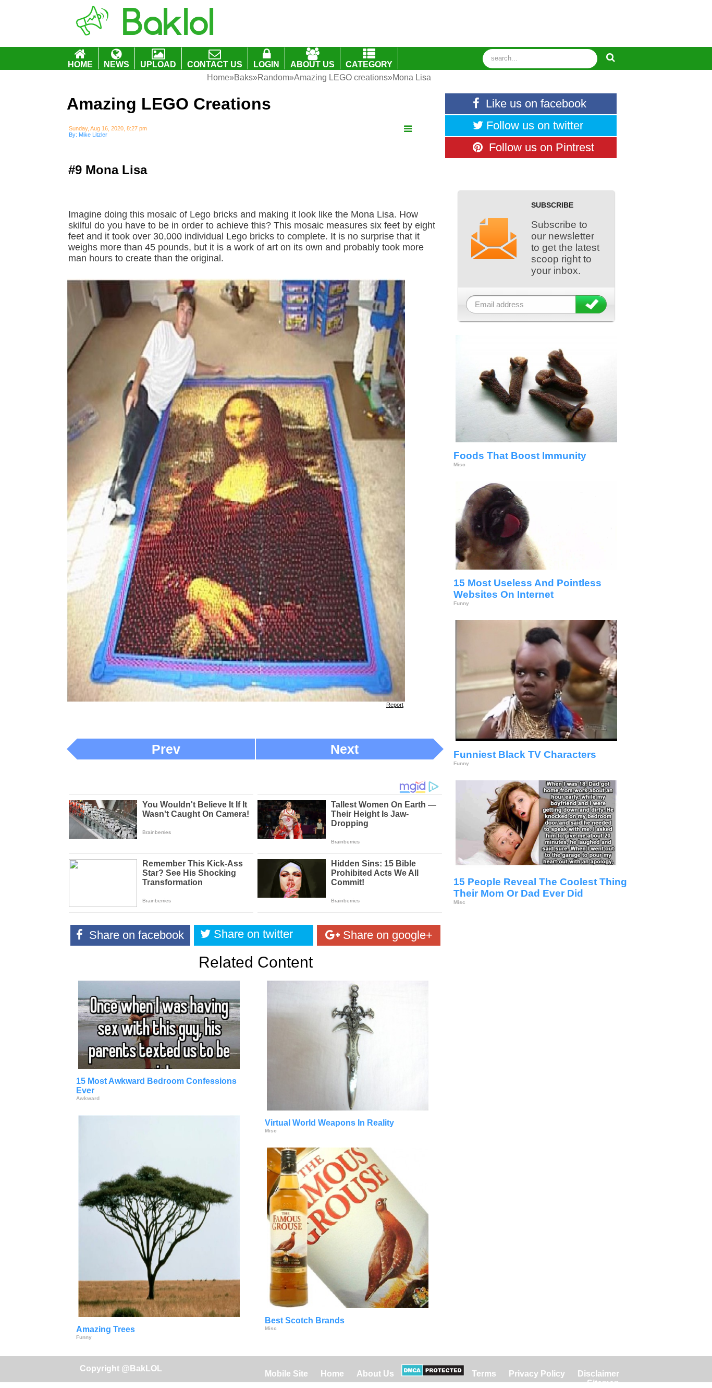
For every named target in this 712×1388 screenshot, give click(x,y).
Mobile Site (286, 1373)
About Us (375, 1373)
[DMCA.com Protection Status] (432, 1373)
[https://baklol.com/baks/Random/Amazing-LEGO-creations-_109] (408, 129)
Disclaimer (598, 1373)
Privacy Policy (537, 1373)
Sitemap (603, 1383)
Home (333, 1373)
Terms (484, 1373)
